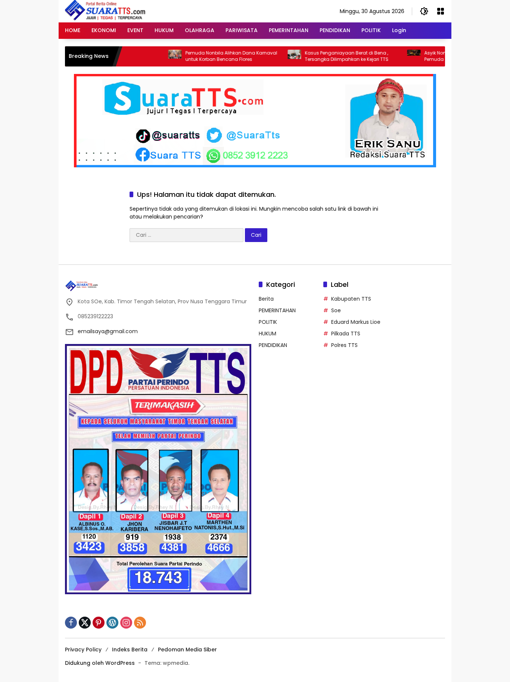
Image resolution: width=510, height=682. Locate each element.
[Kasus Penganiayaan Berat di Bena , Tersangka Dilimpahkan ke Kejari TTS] (273, 56)
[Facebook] (71, 623)
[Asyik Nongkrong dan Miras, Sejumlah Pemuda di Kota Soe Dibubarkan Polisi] (393, 56)
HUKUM (267, 333)
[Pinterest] (99, 623)
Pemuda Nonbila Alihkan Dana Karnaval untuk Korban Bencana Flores (210, 56)
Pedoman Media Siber (187, 649)
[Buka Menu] (440, 11)
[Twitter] (85, 623)
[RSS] (140, 623)
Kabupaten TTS (351, 299)
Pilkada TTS (345, 333)
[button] (424, 11)
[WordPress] (112, 623)
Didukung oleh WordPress (100, 663)
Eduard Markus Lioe (355, 322)
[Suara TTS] (105, 11)
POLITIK (268, 322)
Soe (336, 310)
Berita (266, 299)
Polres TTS (344, 345)
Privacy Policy (83, 649)
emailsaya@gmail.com (108, 331)
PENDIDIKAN (273, 345)
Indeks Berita (129, 649)
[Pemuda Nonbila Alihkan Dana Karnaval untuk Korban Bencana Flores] (154, 56)
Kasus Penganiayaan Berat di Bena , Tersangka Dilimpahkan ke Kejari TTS (326, 56)
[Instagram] (126, 623)
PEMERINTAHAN (277, 310)
